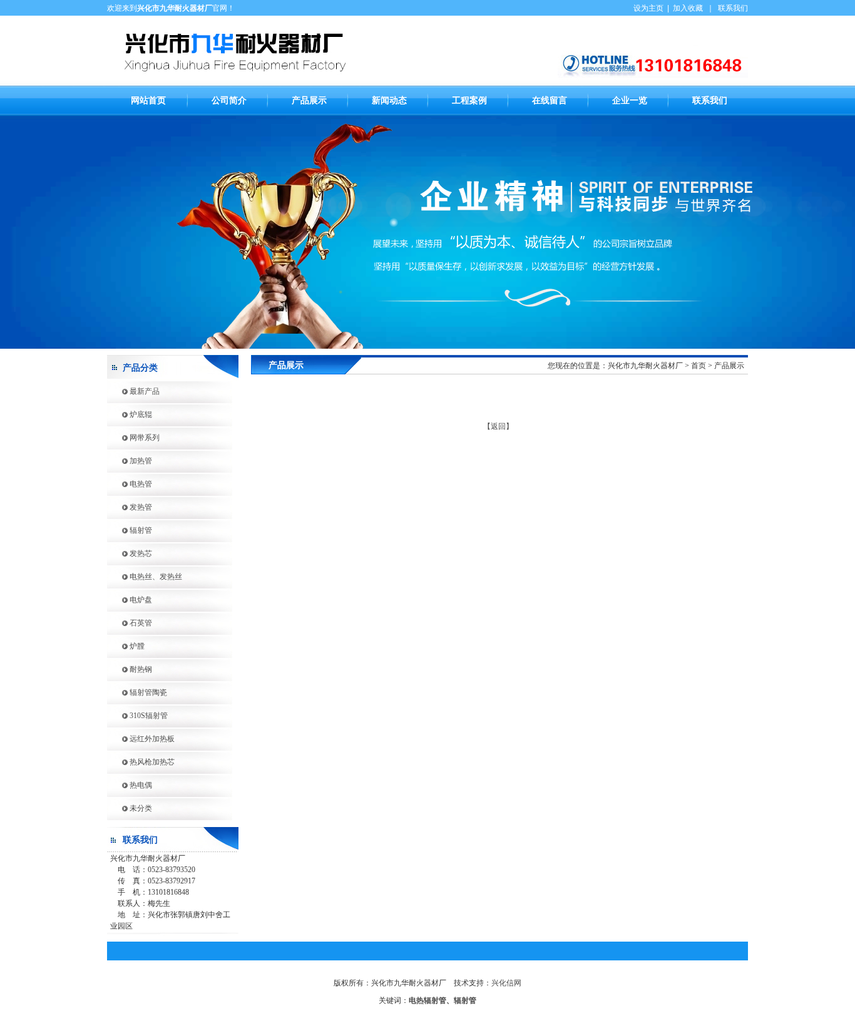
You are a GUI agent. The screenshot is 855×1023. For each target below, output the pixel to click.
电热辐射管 (427, 1000)
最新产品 (133, 391)
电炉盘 (129, 599)
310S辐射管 (137, 715)
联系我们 (733, 8)
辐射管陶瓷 (137, 692)
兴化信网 (506, 983)
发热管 (129, 507)
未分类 (129, 808)
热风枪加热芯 (141, 762)
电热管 (129, 484)
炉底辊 (129, 414)
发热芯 (129, 553)
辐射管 (129, 530)
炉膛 (126, 646)
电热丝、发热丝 (144, 576)
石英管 (129, 623)
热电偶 (129, 785)
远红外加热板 (141, 738)
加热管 (129, 460)
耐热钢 (129, 669)
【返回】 (498, 426)
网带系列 (133, 437)
